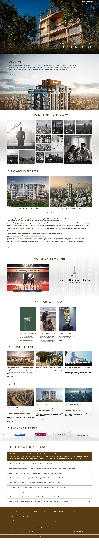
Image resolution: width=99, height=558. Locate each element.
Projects (55, 519)
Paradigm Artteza (37, 521)
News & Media (57, 523)
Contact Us (71, 519)
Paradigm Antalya (37, 525)
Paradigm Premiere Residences (40, 523)
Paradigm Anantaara (38, 514)
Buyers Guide (71, 516)
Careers (70, 514)
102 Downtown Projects (38, 527)
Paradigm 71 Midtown (38, 516)
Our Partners (56, 525)
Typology (70, 520)
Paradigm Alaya (37, 519)
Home (55, 514)
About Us (55, 516)
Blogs (55, 521)
